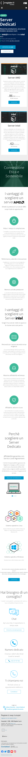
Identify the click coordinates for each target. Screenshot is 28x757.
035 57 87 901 (15, 661)
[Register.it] (7, 3)
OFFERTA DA (7, 47)
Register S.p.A (12, 723)
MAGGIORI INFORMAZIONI (14, 478)
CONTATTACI (7, 51)
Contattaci (14, 692)
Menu (5, 736)
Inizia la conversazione (14, 630)
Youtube (12, 751)
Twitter (5, 751)
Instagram (15, 751)
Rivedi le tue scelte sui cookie (6, 754)
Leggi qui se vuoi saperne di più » (9, 718)
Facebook (2, 751)
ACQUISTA (14, 102)
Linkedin (8, 751)
